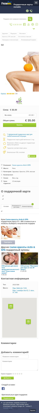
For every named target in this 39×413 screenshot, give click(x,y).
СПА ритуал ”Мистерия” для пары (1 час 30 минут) (29, 267)
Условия (6, 206)
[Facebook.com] (32, 156)
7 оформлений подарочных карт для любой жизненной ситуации (19, 135)
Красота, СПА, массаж (8, 36)
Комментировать (27, 205)
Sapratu (32, 410)
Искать (30, 19)
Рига (13, 168)
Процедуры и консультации (10, 40)
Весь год (15, 178)
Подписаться (8, 398)
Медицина (14, 33)
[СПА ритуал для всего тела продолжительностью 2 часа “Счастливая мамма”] (11, 264)
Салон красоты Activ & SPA (21, 165)
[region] (19, 318)
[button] (10, 307)
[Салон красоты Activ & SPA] (10, 238)
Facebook (5, 388)
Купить (20, 125)
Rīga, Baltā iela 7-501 (20, 288)
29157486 (16, 284)
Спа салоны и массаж (24, 36)
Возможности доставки (16, 206)
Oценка (3, 93)
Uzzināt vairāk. (8, 408)
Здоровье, (16, 171)
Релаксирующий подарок (28, 40)
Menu (36, 3)
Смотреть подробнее (8, 242)
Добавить (7, 378)
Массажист (22, 33)
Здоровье (5, 33)
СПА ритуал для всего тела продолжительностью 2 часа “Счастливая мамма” (10, 269)
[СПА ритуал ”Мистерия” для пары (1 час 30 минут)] (30, 264)
